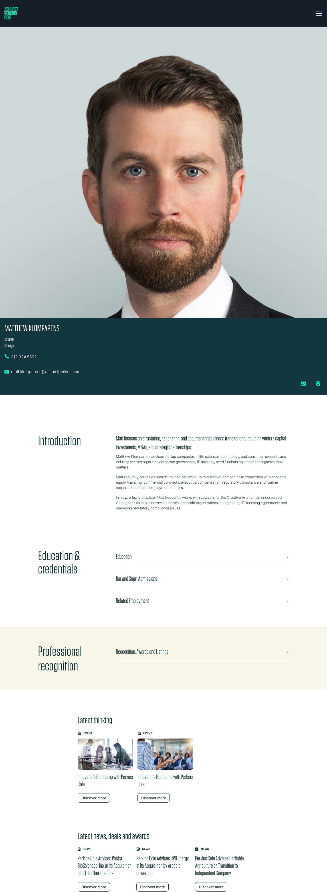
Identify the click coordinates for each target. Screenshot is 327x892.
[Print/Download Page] (318, 383)
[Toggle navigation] (319, 12)
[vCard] (303, 385)
